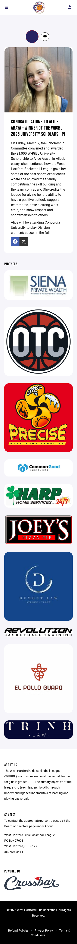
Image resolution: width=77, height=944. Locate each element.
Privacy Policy (44, 930)
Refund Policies (18, 930)
